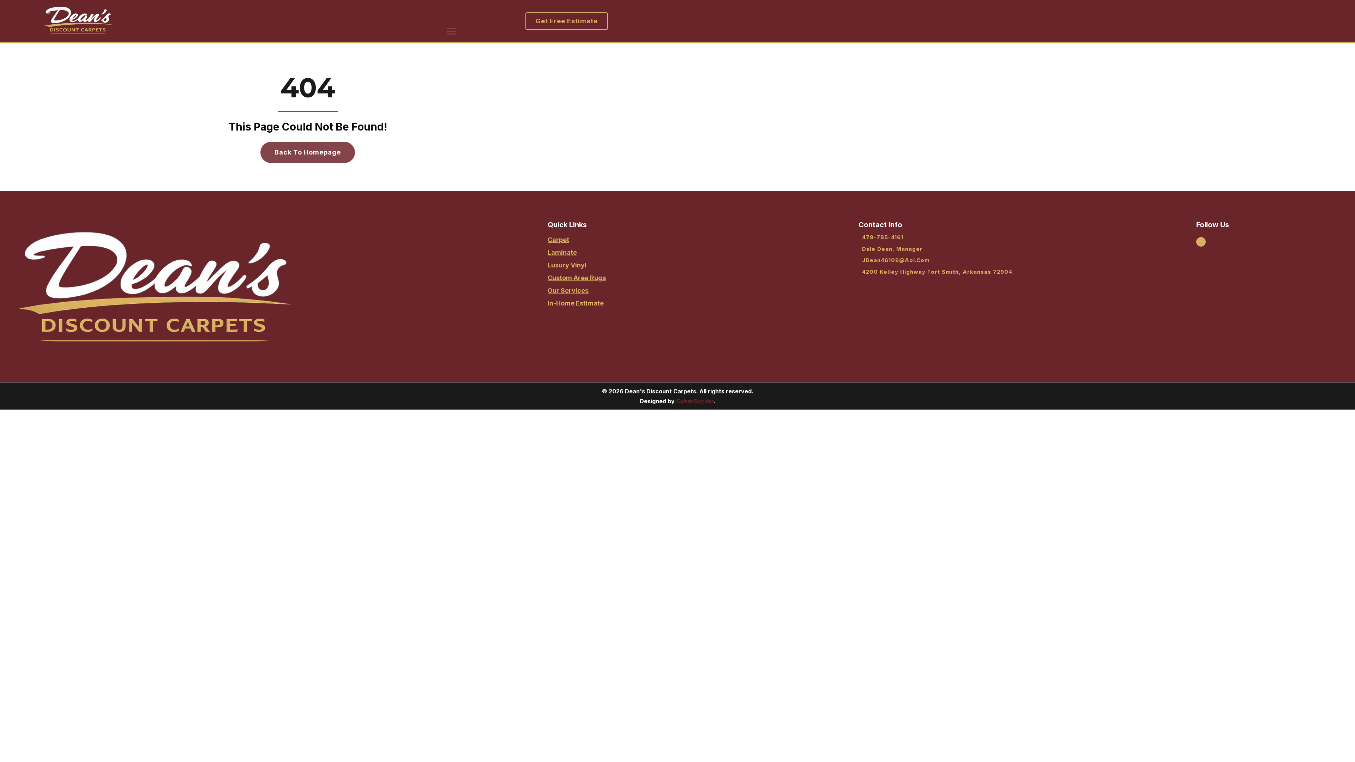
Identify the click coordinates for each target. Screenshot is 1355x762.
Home (208, 16)
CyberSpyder (694, 401)
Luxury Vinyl (567, 265)
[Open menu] (451, 31)
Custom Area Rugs (577, 278)
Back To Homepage (308, 152)
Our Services (349, 16)
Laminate (562, 252)
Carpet (558, 239)
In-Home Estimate (576, 303)
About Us (246, 16)
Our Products (296, 16)
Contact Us (400, 16)
